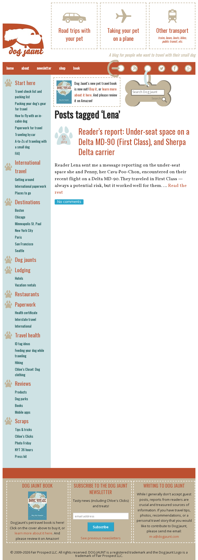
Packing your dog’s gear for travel (30, 106)
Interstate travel (25, 319)
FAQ (17, 153)
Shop (62, 68)
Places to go (23, 192)
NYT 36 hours (24, 449)
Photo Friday (23, 442)
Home (10, 68)
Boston (19, 210)
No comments (69, 201)
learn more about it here (33, 533)
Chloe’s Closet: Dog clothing (27, 372)
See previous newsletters (101, 538)
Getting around (24, 179)
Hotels (19, 278)
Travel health (27, 335)
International (23, 326)
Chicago (20, 217)
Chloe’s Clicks (24, 436)
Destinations (27, 202)
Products (21, 392)
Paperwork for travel (28, 127)
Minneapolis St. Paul (28, 223)
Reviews (23, 383)
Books (19, 405)
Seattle (19, 250)
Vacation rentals (25, 284)
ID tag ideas (22, 343)
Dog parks (21, 398)
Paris (18, 237)
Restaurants (27, 294)
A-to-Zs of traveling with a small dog (31, 144)
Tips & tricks (23, 429)
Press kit (21, 456)
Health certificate (26, 312)
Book (76, 68)
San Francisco (24, 243)
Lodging (22, 270)
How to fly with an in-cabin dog (28, 118)
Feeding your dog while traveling (29, 353)
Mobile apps (22, 412)
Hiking (19, 362)
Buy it (93, 89)
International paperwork (30, 186)
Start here (25, 83)
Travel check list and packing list (28, 94)
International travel (27, 166)
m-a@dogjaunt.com (164, 536)
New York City (24, 230)
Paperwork (25, 304)
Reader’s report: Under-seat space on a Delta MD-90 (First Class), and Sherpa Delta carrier (133, 141)
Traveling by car (25, 134)
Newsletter (44, 68)
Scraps (22, 421)
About (25, 68)
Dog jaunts (25, 259)
